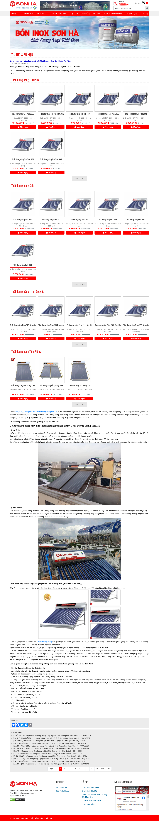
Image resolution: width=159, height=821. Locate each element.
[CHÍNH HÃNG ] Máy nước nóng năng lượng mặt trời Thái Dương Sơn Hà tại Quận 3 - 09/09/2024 (50, 756)
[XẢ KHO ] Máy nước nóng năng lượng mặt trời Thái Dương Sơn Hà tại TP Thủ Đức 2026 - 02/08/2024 (52, 759)
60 (92, 769)
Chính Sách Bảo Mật (89, 791)
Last (108, 769)
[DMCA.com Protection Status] (17, 799)
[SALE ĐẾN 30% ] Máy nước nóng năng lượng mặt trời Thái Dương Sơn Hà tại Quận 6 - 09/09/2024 (51, 748)
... (87, 769)
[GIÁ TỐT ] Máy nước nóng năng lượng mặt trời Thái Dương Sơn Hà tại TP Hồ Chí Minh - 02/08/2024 (51, 764)
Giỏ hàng (141, 3)
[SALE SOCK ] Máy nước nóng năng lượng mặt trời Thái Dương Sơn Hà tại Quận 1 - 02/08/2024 (49, 761)
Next (102, 769)
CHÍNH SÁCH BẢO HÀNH (91, 801)
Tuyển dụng (132, 13)
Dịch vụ (74, 13)
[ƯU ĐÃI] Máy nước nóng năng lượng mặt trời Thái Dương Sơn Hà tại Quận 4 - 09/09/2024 (47, 754)
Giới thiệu (28, 13)
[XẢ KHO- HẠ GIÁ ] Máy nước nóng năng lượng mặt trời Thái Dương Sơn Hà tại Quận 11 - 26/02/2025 (51, 738)
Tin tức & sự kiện (59, 13)
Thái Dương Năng (44, 642)
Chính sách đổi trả (88, 804)
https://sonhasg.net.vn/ (28, 697)
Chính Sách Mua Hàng (90, 787)
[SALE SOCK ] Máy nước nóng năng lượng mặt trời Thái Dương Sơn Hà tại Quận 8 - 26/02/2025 (49, 743)
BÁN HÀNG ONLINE (113, 13)
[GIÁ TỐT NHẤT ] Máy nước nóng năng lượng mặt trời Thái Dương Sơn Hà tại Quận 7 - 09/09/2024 (51, 746)
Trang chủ (15, 13)
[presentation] (14, 32)
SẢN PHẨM (42, 13)
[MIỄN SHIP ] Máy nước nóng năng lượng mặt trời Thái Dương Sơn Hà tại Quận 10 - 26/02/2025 (49, 741)
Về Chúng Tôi (61, 787)
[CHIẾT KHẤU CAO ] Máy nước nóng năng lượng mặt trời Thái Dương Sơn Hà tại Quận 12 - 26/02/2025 (52, 736)
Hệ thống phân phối (91, 13)
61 (97, 769)
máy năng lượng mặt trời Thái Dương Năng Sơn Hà (36, 412)
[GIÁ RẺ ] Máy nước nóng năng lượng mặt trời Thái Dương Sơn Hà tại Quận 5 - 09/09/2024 (47, 751)
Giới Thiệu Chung (62, 791)
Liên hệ (145, 13)
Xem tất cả (79, 179)
